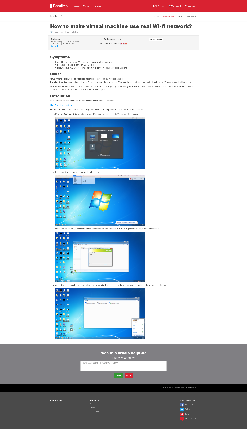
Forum (187, 414)
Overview (156, 16)
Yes (117, 375)
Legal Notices (95, 411)
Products (76, 6)
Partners (97, 6)
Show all (54, 46)
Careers (93, 408)
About (92, 404)
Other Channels (191, 419)
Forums (179, 16)
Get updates (157, 39)
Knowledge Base (168, 16)
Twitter (187, 409)
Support (86, 6)
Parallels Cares (190, 16)
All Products (56, 400)
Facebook (189, 404)
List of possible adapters (61, 105)
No (127, 375)
